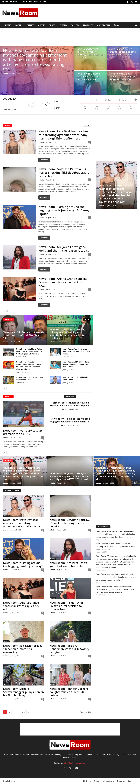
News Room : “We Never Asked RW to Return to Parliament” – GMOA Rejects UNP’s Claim (29, 351)
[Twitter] (132, 2)
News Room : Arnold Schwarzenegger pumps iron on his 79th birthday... (23, 692)
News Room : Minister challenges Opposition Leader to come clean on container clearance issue (29, 365)
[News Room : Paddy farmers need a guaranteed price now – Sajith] (55, 352)
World (63, 25)
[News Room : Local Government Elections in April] (8, 380)
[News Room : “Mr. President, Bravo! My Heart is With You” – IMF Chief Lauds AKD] (23, 330)
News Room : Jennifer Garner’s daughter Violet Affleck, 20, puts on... (69, 692)
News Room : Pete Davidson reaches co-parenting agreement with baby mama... (22, 523)
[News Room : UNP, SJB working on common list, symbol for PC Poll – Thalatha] (55, 365)
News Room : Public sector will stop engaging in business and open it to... (70, 420)
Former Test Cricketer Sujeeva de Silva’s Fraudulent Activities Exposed (70, 404)
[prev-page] (4, 311)
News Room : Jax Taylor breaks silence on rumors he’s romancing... (22, 649)
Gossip (41, 25)
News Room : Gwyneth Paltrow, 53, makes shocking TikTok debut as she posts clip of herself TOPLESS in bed (69, 476)
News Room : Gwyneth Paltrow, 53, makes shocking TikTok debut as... (70, 523)
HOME (8, 25)
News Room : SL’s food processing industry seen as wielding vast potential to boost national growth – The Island (69, 333)
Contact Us (103, 25)
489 (23, 712)
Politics (29, 25)
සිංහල (116, 25)
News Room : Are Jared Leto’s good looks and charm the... (68, 564)
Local (18, 25)
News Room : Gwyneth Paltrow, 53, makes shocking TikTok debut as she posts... (89, 53)
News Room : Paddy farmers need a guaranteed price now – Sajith (76, 351)
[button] (136, 25)
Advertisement (108, 781)
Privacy (97, 781)
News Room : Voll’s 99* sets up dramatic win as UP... (22, 432)
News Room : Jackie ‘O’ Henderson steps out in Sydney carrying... (69, 649)
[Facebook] (127, 2)
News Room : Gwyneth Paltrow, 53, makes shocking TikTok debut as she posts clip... (63, 172)
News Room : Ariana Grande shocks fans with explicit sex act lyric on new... (62, 282)
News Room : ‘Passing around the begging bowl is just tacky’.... (23, 564)
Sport (52, 25)
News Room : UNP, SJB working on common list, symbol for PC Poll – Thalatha (76, 364)
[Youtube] (136, 2)
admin (5, 73)
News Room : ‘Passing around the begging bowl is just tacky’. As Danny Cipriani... (63, 210)
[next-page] (7, 311)
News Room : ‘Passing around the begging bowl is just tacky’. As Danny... (123, 51)
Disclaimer (87, 781)
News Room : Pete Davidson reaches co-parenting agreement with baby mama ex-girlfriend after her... (63, 134)
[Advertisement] (89, 13)
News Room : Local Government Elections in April (29, 378)
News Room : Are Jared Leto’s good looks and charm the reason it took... (63, 248)
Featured (88, 25)
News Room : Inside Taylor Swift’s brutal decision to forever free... (66, 606)
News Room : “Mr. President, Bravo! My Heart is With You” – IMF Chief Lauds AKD (23, 335)
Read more (44, 160)
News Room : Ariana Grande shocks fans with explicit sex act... (21, 606)
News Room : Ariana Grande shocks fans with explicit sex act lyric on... (122, 76)
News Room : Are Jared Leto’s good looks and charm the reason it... (88, 76)
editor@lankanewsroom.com (75, 763)
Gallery (75, 25)
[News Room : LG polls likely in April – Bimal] (55, 380)
